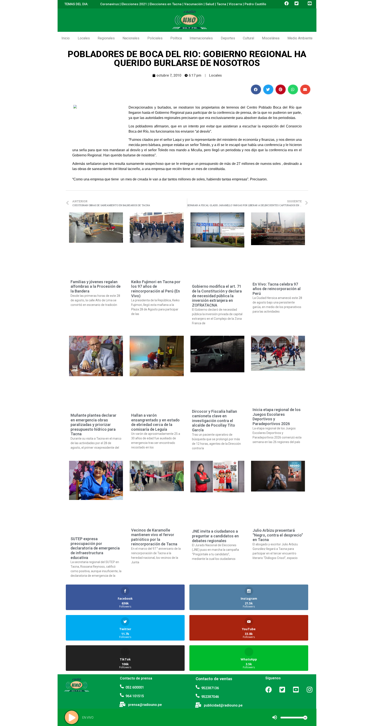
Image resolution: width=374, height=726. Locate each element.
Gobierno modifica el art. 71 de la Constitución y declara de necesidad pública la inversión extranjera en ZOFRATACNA (217, 295)
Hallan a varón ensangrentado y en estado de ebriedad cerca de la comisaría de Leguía (155, 422)
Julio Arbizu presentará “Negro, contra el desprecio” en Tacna (278, 535)
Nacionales (131, 38)
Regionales (106, 38)
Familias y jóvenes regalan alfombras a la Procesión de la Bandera (96, 286)
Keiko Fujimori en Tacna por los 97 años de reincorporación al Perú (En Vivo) (156, 288)
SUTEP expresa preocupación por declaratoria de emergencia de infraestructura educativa (95, 548)
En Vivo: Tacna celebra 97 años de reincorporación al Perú (277, 289)
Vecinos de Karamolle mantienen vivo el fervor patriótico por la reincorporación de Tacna (154, 537)
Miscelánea (270, 38)
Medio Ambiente (300, 38)
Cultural (248, 38)
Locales (84, 38)
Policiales (155, 38)
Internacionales (201, 38)
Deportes (228, 38)
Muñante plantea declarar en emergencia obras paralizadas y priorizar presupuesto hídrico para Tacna (93, 424)
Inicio (65, 38)
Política (176, 38)
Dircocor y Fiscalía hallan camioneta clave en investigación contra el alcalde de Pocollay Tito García (214, 420)
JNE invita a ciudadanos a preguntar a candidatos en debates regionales (215, 536)
